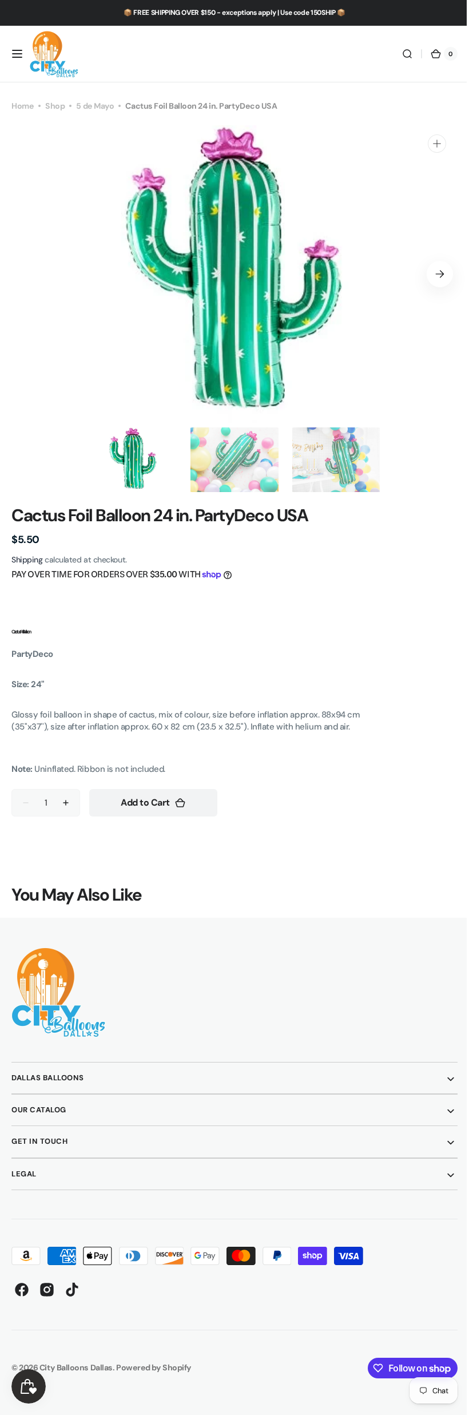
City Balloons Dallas (76, 1367)
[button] (17, 53)
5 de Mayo (95, 106)
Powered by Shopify (154, 1367)
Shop (55, 106)
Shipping (26, 559)
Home (22, 106)
